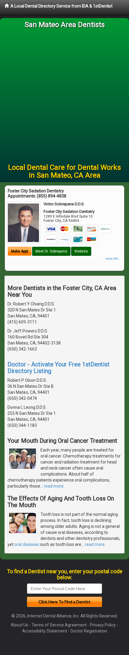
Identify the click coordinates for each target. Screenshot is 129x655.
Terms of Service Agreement (59, 625)
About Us (19, 625)
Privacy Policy (103, 625)
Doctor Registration (88, 631)
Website (81, 251)
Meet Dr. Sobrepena (51, 251)
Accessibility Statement (44, 631)
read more (54, 486)
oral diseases (26, 544)
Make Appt (19, 251)
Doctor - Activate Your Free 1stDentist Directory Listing (59, 368)
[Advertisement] (64, 96)
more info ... (113, 258)
